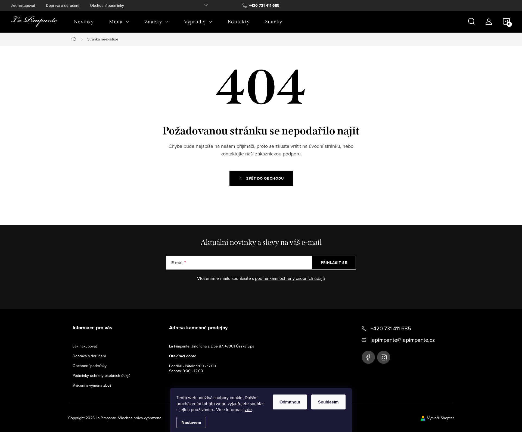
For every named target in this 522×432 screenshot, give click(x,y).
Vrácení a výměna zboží (92, 385)
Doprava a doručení (62, 5)
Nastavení (191, 422)
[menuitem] (83, 22)
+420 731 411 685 (391, 328)
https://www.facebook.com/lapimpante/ (368, 357)
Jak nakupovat (23, 5)
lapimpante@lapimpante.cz (403, 340)
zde (248, 409)
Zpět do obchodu (265, 178)
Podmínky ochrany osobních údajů (101, 375)
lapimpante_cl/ (383, 357)
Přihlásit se (334, 262)
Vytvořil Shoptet (440, 418)
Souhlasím (328, 402)
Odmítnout (289, 402)
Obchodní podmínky (107, 5)
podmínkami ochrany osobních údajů (290, 278)
